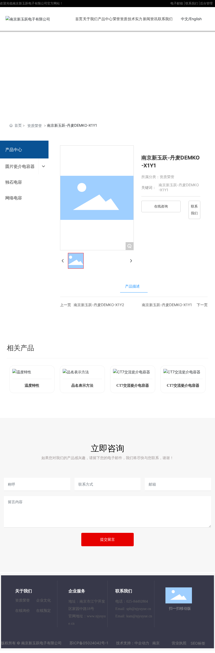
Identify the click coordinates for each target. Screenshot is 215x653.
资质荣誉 (34, 125)
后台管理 (206, 3)
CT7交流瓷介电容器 (132, 385)
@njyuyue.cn (141, 609)
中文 (184, 19)
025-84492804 (137, 601)
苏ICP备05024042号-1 (88, 643)
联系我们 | (192, 3)
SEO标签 (198, 643)
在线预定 (43, 610)
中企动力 (142, 643)
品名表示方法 (82, 385)
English (196, 19)
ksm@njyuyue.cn (139, 616)
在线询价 (22, 610)
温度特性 (32, 385)
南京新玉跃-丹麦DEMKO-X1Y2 (99, 304)
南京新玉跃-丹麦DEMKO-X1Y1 (167, 304)
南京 (156, 643)
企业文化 (43, 600)
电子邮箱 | (177, 3)
